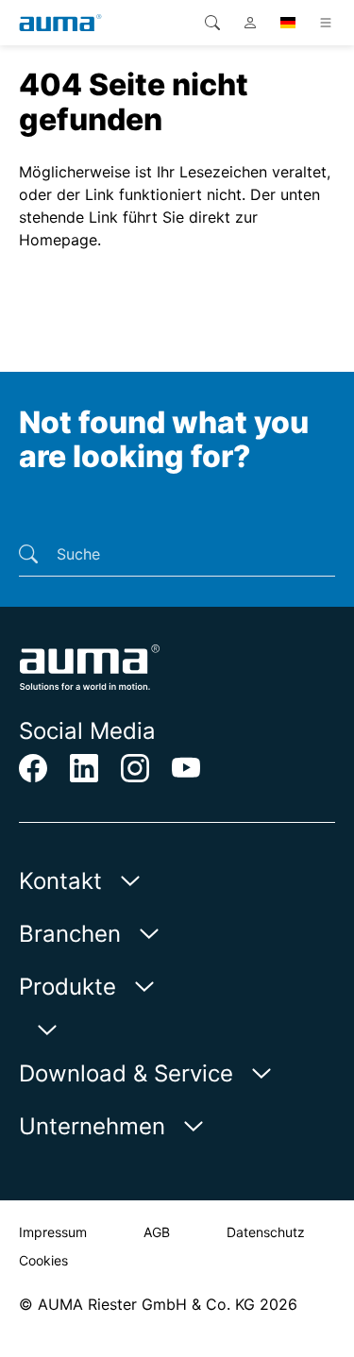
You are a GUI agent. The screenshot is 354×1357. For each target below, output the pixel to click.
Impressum (53, 1232)
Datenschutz (266, 1232)
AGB (156, 1232)
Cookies (43, 1260)
